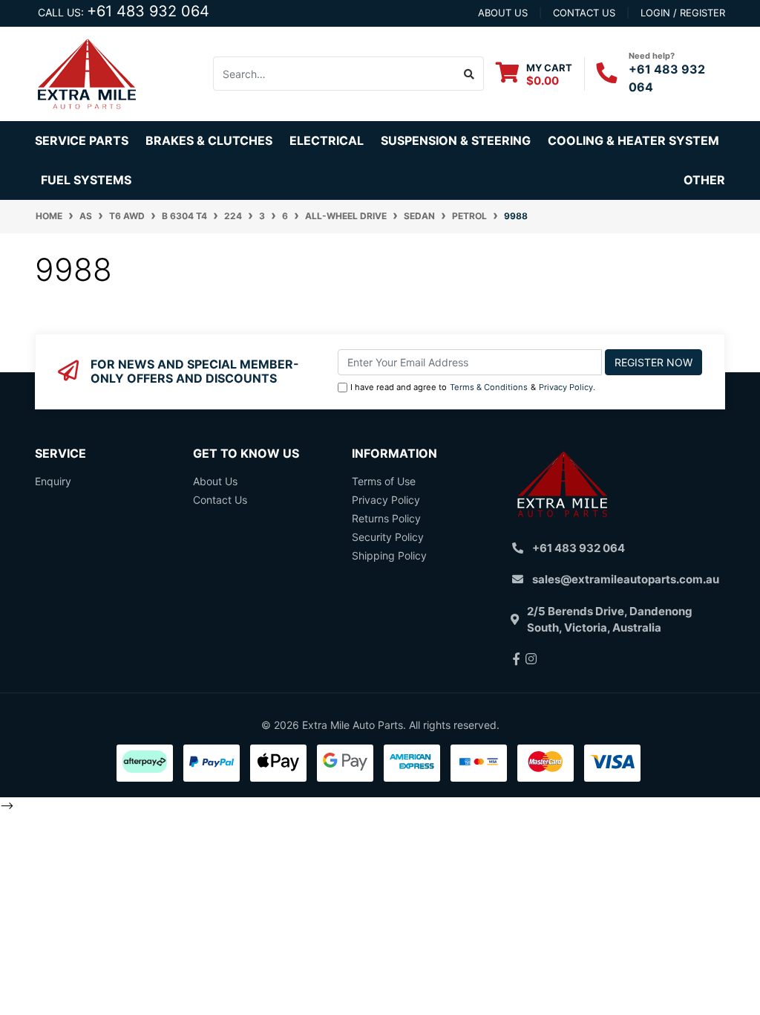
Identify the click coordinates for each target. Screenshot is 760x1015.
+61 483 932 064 (148, 11)
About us (503, 13)
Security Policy (388, 537)
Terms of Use (384, 481)
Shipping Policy (389, 555)
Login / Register (683, 13)
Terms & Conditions (489, 387)
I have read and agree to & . (472, 387)
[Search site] (469, 73)
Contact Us (220, 499)
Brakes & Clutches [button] (208, 140)
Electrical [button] (326, 140)
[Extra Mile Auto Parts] (87, 72)
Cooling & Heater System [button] (633, 140)
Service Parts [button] (81, 140)
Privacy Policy (566, 387)
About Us (215, 481)
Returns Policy (386, 518)
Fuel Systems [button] (86, 179)
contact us (584, 13)
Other (704, 179)
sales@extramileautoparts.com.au (625, 579)
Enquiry (53, 481)
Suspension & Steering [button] (456, 140)
